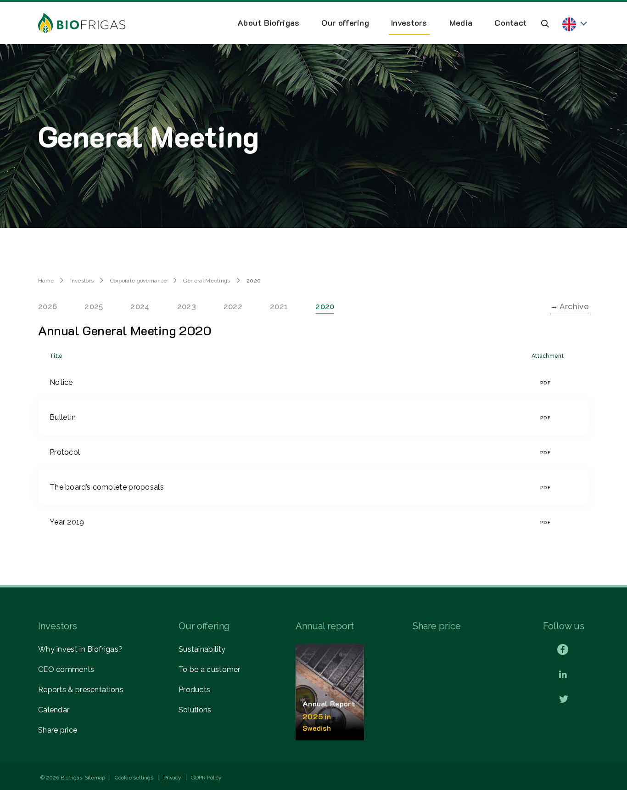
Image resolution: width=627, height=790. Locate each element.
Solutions (195, 709)
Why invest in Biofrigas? (80, 649)
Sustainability (202, 649)
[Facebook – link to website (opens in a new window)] (562, 649)
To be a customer (210, 669)
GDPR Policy (206, 777)
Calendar (53, 709)
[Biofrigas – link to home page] (81, 23)
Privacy (172, 777)
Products (194, 689)
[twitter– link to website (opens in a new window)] (563, 699)
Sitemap (94, 777)
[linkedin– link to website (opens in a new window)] (563, 675)
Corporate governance (138, 280)
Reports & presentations (80, 689)
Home (46, 280)
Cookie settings (134, 777)
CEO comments (66, 669)
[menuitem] (268, 23)
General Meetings (206, 280)
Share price (57, 730)
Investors (82, 280)
